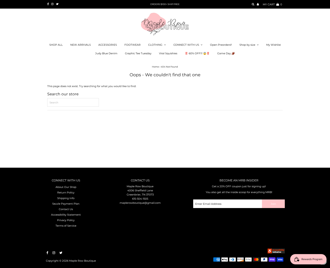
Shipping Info (65, 198)
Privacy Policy (66, 220)
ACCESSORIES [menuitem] (107, 44)
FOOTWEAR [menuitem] (132, 44)
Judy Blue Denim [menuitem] (106, 53)
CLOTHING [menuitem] (155, 44)
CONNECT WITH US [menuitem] (186, 44)
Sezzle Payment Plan (65, 203)
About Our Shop (66, 187)
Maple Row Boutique (82, 260)
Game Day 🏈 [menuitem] (226, 53)
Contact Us (66, 209)
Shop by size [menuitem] (247, 44)
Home (155, 66)
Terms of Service (66, 225)
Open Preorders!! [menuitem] (221, 44)
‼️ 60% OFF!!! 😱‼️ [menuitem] (197, 53)
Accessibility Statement (66, 214)
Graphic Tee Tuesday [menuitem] (138, 53)
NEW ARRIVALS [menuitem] (80, 44)
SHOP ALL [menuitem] (56, 44)
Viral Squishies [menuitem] (168, 53)
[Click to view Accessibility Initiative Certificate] (276, 252)
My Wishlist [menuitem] (273, 44)
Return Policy (65, 192)
